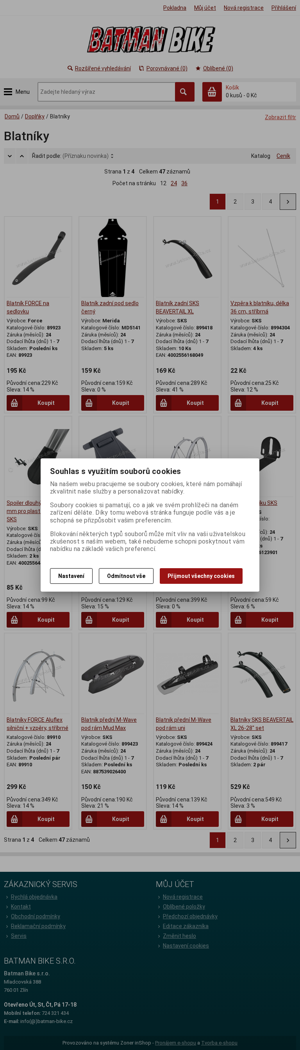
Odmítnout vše (126, 576)
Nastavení (71, 576)
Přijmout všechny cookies (201, 576)
